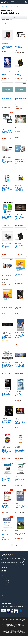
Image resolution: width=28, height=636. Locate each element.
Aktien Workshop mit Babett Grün (20, 99)
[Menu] (1, 2)
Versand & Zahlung (5, 587)
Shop (3, 6)
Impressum (4, 595)
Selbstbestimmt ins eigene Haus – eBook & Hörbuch (20, 533)
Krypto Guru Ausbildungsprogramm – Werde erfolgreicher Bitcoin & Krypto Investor (7, 131)
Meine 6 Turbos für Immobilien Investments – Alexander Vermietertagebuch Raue (20, 307)
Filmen (16, 156)
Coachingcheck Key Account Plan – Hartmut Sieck (7, 533)
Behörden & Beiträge (6, 214)
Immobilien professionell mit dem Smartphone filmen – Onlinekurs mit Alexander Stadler (20, 160)
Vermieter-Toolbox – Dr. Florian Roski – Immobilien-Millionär (7, 421)
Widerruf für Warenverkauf (7, 585)
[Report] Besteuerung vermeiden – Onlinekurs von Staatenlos (6, 248)
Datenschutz (4, 593)
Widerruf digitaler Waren (7, 581)
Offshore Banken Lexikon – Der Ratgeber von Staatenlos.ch (19, 247)
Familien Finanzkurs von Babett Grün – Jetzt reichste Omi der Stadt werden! (20, 129)
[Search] (22, 2)
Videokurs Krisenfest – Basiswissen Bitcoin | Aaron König (20, 422)
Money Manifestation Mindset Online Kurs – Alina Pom (7, 161)
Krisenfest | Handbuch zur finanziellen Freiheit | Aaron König (7, 451)
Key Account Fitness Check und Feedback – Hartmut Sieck (20, 506)
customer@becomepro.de (20, 606)
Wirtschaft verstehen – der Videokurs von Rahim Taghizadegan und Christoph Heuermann (7, 47)
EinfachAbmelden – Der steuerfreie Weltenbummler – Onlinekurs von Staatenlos (20, 189)
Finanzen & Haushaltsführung (6, 157)
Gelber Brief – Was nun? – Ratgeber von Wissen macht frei (20, 365)
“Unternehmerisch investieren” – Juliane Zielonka (7, 73)
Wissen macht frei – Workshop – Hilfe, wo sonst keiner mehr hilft (7, 366)
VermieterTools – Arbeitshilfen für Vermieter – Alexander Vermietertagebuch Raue (7, 219)
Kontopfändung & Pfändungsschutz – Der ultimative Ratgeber (19, 335)
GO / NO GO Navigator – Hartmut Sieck (20, 479)
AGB (2, 579)
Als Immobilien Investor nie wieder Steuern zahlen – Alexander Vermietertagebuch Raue (20, 219)
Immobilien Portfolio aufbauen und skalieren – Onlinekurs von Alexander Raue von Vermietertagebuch (7, 278)
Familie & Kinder (5, 96)
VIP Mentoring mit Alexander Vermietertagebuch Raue (7, 336)
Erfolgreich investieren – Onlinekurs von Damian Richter (19, 395)
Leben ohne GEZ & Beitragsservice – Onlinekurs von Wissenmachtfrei (6, 395)
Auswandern (18, 70)
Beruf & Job (4, 476)
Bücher (16, 530)
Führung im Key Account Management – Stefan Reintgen (6, 480)
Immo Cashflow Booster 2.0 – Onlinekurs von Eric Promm (7, 189)
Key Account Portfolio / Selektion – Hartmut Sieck (7, 506)
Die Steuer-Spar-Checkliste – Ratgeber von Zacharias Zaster (19, 276)
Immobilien (4, 185)
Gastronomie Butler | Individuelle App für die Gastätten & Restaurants (20, 451)
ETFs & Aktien (18, 42)
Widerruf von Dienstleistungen (8, 583)
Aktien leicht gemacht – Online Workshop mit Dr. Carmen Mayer (19, 45)
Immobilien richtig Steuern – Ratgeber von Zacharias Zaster (7, 306)
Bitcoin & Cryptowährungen (6, 43)
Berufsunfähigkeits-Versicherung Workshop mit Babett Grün (7, 100)
